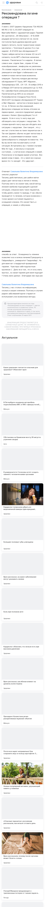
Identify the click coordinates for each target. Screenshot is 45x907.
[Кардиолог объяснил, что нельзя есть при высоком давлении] (22, 639)
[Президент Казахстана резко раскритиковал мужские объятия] (22, 709)
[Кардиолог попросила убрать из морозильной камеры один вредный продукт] (22, 499)
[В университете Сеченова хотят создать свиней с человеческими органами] (22, 464)
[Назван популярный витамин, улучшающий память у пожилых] (22, 779)
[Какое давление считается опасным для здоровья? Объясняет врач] (22, 360)
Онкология (18, 10)
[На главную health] (15, 2)
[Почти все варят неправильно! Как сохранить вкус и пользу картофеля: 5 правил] (22, 744)
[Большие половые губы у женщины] (22, 534)
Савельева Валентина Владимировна (26, 171)
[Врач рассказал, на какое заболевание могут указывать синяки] (22, 569)
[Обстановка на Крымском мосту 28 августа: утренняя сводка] (22, 430)
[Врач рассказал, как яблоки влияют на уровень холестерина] (22, 674)
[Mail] (7, 2)
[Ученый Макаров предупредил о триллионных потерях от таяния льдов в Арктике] (22, 883)
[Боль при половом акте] (22, 604)
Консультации (6, 10)
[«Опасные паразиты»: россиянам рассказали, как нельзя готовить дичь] (22, 813)
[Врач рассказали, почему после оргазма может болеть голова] (22, 848)
